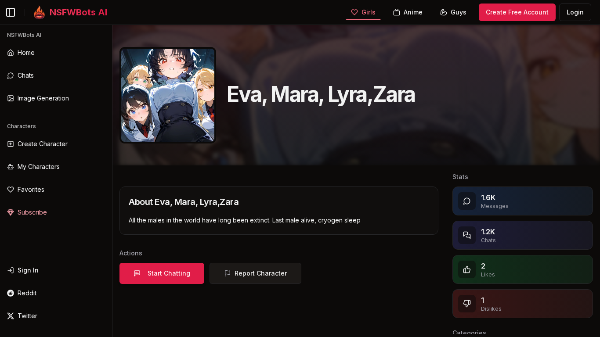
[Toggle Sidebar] (112, 181)
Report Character (261, 273)
